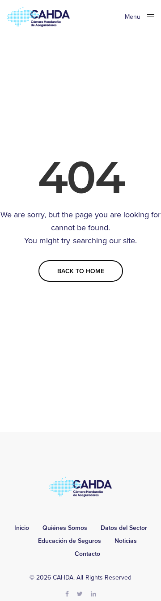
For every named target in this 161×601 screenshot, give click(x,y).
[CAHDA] (38, 17)
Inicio (21, 528)
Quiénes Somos (64, 528)
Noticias (125, 541)
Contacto (87, 554)
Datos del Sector (124, 528)
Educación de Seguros (69, 541)
